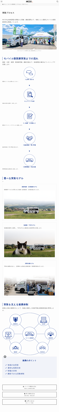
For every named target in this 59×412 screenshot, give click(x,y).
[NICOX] (29, 1)
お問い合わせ (30, 401)
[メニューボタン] (1, 1)
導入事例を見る (29, 394)
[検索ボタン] (57, 1)
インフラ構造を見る (30, 387)
